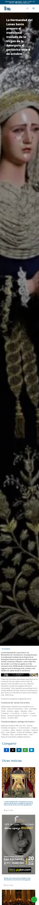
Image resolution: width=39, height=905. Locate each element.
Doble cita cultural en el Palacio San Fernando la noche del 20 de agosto (18, 851)
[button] (34, 900)
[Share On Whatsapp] (25, 750)
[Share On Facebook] (6, 750)
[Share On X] (12, 750)
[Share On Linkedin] (19, 750)
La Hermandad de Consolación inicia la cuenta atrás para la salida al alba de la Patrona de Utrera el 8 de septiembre (18, 789)
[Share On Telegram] (31, 750)
